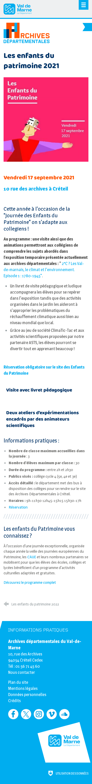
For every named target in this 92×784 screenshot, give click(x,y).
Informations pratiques (38, 630)
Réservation (18, 507)
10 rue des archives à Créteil (36, 188)
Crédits (14, 700)
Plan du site (18, 682)
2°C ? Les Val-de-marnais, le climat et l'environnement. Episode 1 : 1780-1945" (44, 269)
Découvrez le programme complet (30, 582)
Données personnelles (27, 694)
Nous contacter (21, 672)
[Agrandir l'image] (46, 119)
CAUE (31, 556)
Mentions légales (23, 688)
